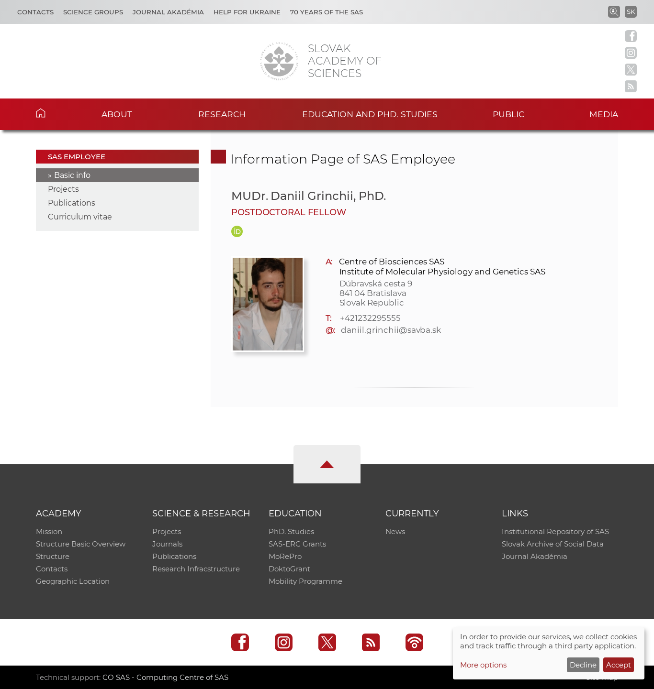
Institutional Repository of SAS (555, 531)
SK (631, 11)
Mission (49, 531)
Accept (618, 664)
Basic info (72, 175)
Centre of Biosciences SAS (391, 261)
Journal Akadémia (168, 12)
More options (483, 664)
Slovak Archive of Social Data (553, 543)
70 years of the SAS (326, 12)
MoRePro (285, 556)
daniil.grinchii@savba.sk (391, 330)
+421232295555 (370, 318)
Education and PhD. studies (370, 114)
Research (222, 114)
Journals (167, 543)
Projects (63, 189)
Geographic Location (73, 581)
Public (508, 114)
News (395, 531)
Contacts (35, 12)
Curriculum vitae (80, 216)
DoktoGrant (289, 568)
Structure (52, 556)
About (116, 114)
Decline (583, 664)
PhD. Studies (291, 531)
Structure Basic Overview (80, 543)
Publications (71, 203)
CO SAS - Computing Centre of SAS (165, 677)
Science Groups (93, 12)
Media (603, 114)
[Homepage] (279, 61)
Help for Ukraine (247, 12)
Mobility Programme (305, 581)
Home (55, 112)
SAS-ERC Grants (297, 543)
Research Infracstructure (196, 568)
